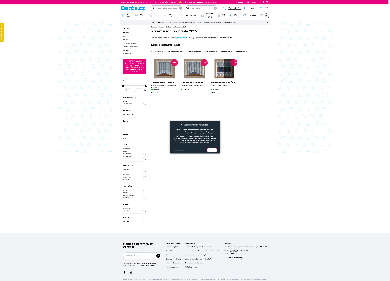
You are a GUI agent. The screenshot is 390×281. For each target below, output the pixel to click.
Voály (125, 36)
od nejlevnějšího (194, 51)
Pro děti (223, 15)
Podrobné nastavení (179, 150)
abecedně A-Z (226, 51)
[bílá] (125, 126)
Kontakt (169, 251)
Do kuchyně (156, 15)
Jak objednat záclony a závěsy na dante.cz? (202, 251)
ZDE (234, 22)
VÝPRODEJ (252, 15)
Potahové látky (128, 54)
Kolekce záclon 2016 (179, 27)
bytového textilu (181, 38)
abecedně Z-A (241, 51)
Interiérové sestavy (129, 43)
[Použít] (215, 8)
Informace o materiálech (194, 263)
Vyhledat (180, 8)
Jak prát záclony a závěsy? (195, 255)
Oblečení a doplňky (209, 15)
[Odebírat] (158, 256)
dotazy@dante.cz (234, 9)
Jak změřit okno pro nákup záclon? (198, 247)
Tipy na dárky (267, 15)
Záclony (168, 27)
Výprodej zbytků (242, 2)
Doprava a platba (172, 247)
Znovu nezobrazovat (267, 22)
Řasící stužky (127, 50)
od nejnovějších (157, 51)
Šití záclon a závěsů (192, 267)
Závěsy (125, 40)
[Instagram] (267, 2)
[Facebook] (263, 2)
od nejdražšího (211, 51)
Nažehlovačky (191, 15)
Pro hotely (236, 15)
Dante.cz (154, 27)
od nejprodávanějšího (175, 51)
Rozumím (212, 150)
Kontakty (253, 2)
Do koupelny (172, 15)
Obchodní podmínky (173, 259)
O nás (168, 255)
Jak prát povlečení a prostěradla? (198, 259)
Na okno (129, 15)
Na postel (142, 15)
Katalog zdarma (172, 267)
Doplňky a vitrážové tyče (131, 47)
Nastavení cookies (173, 263)
